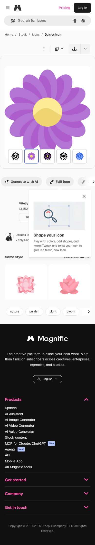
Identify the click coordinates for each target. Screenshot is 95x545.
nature (14, 311)
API (7, 455)
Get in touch (16, 507)
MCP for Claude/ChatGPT (29, 443)
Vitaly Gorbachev (27, 240)
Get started (15, 479)
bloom (71, 311)
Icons (35, 35)
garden (34, 311)
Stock (23, 35)
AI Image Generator (20, 420)
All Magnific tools (18, 467)
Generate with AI (24, 181)
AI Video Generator (19, 425)
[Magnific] (47, 339)
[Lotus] (69, 285)
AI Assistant (14, 414)
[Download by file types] (59, 49)
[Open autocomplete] (11, 21)
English (47, 379)
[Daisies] (15, 156)
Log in (82, 8)
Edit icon (63, 181)
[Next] (88, 312)
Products (13, 399)
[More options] (44, 49)
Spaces (11, 408)
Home (9, 35)
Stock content (16, 437)
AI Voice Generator (19, 431)
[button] (47, 379)
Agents (14, 449)
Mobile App (13, 461)
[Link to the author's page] (9, 238)
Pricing (64, 8)
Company (14, 493)
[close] (84, 196)
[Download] (74, 49)
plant (53, 311)
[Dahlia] (26, 285)
